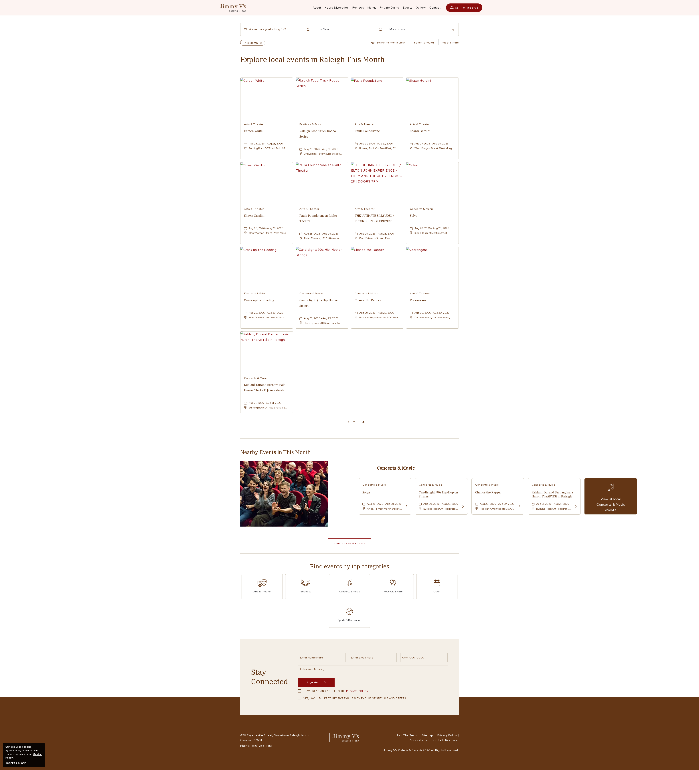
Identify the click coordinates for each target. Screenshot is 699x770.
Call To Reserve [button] (467, 7)
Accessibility (418, 740)
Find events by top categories (349, 566)
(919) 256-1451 (261, 746)
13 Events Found (423, 42)
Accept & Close (15, 763)
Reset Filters (450, 42)
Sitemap (427, 735)
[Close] (260, 43)
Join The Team (406, 735)
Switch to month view (388, 43)
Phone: (245, 746)
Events (436, 740)
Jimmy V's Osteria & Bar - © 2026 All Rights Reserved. (421, 750)
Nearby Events (275, 452)
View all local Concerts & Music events (611, 504)
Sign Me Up (320, 683)
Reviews (451, 740)
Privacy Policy (357, 691)
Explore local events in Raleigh (312, 59)
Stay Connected (269, 676)
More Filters (397, 29)
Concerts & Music (396, 468)
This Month (324, 29)
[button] (349, 543)
